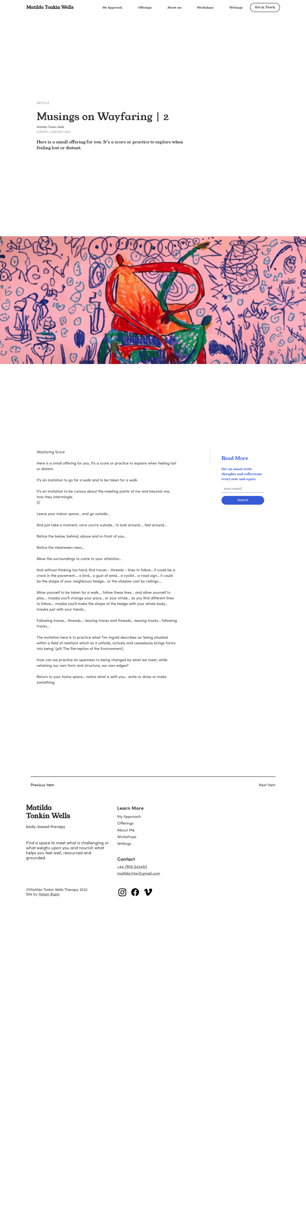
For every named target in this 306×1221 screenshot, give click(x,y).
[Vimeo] (148, 892)
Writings (124, 843)
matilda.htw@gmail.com (138, 873)
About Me (125, 830)
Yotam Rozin (49, 894)
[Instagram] (122, 892)
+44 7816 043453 (132, 867)
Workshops (126, 837)
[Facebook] (135, 892)
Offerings (125, 823)
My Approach (129, 816)
